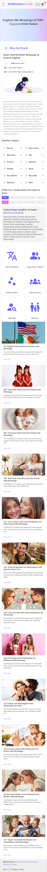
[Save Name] (6, 48)
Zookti (21, 869)
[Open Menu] (3, 4)
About (27, 862)
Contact (20, 862)
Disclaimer (6, 864)
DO (8, 869)
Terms (14, 864)
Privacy (33, 862)
